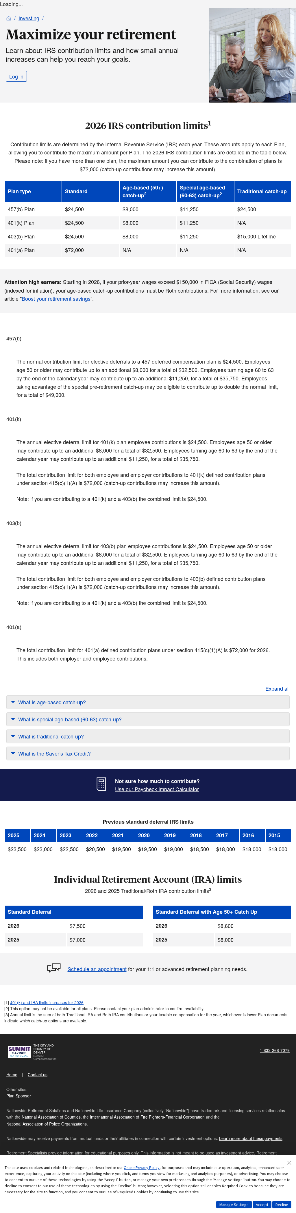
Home (11, 1074)
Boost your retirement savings (56, 298)
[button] (148, 702)
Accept (262, 1204)
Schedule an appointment (97, 969)
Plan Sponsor (18, 1096)
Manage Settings (234, 1204)
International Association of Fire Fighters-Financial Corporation (147, 1117)
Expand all (277, 688)
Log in (16, 76)
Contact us (37, 1074)
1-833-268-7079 (275, 1050)
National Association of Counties (51, 1117)
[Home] (8, 18)
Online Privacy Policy (142, 1167)
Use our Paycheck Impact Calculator (157, 789)
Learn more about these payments (250, 1138)
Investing (28, 18)
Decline (281, 1204)
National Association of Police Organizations (46, 1124)
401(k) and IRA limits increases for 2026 (47, 1002)
